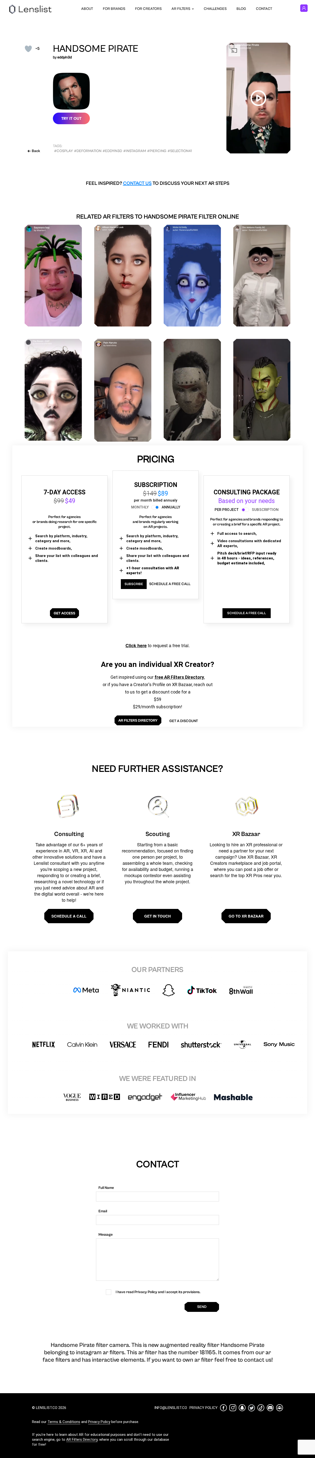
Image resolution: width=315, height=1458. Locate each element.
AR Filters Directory (81, 1439)
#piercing (156, 151)
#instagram (134, 151)
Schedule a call (68, 916)
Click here (136, 645)
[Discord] (270, 1407)
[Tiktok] (260, 1407)
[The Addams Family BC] (262, 276)
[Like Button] (28, 48)
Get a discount (183, 721)
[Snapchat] (242, 1407)
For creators (148, 9)
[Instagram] (232, 1407)
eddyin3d (64, 57)
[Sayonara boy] (53, 276)
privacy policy (203, 1408)
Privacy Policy (99, 1422)
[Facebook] (223, 1407)
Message (105, 1234)
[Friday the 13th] (192, 390)
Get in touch (157, 916)
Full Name (106, 1188)
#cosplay (63, 151)
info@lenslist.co (170, 1408)
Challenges (215, 9)
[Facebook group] (279, 1407)
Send (201, 1307)
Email (102, 1211)
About (87, 9)
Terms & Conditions (63, 1422)
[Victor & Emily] (192, 276)
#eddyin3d (112, 151)
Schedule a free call (169, 584)
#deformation (87, 151)
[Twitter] (251, 1407)
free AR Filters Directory (179, 677)
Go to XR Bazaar (246, 916)
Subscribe (134, 584)
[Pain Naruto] (123, 390)
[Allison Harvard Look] (123, 276)
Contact (264, 9)
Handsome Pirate (95, 48)
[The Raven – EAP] (53, 390)
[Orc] (262, 390)
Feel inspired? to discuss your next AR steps (157, 183)
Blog (241, 9)
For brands (114, 9)
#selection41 (180, 151)
